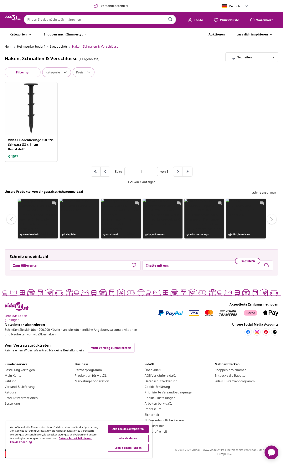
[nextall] (187, 171)
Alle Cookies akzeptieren (128, 429)
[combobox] (100, 19)
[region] (79, 439)
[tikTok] (275, 332)
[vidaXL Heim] (13, 17)
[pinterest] (266, 332)
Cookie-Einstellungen (160, 398)
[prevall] (96, 171)
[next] (178, 171)
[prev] (105, 171)
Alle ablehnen (128, 438)
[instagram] (257, 332)
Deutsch (234, 6)
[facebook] (248, 332)
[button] (38, 218)
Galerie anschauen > (265, 192)
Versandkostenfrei (114, 6)
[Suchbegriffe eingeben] (170, 19)
